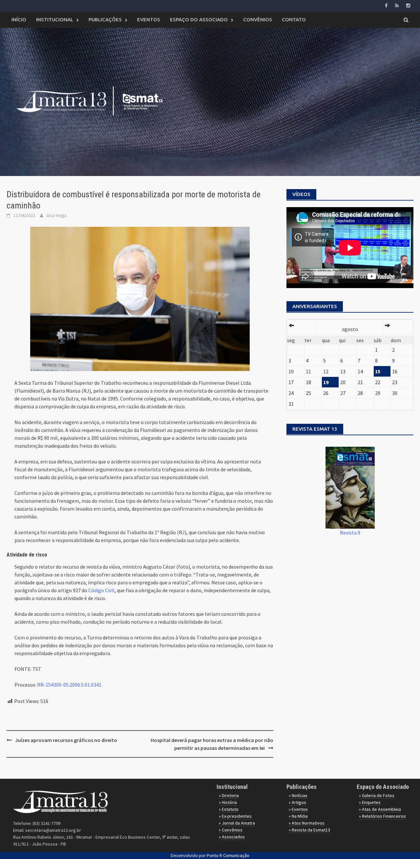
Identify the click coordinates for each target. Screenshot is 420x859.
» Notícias (298, 795)
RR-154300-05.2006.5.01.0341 (69, 684)
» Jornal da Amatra (237, 823)
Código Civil (101, 590)
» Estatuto (229, 809)
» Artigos (297, 802)
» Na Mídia (298, 816)
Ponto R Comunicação (228, 855)
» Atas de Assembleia (380, 809)
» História (228, 802)
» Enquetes (370, 802)
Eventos (148, 19)
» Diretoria (229, 795)
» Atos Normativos (307, 823)
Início (18, 19)
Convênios (257, 19)
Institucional (54, 19)
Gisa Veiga (56, 215)
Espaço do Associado (199, 19)
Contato (294, 19)
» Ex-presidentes (235, 816)
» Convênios (230, 830)
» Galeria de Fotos (376, 795)
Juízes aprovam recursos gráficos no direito (66, 740)
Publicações (105, 19)
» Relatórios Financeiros (382, 816)
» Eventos (298, 809)
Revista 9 (350, 532)
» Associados (232, 837)
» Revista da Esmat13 (309, 830)
